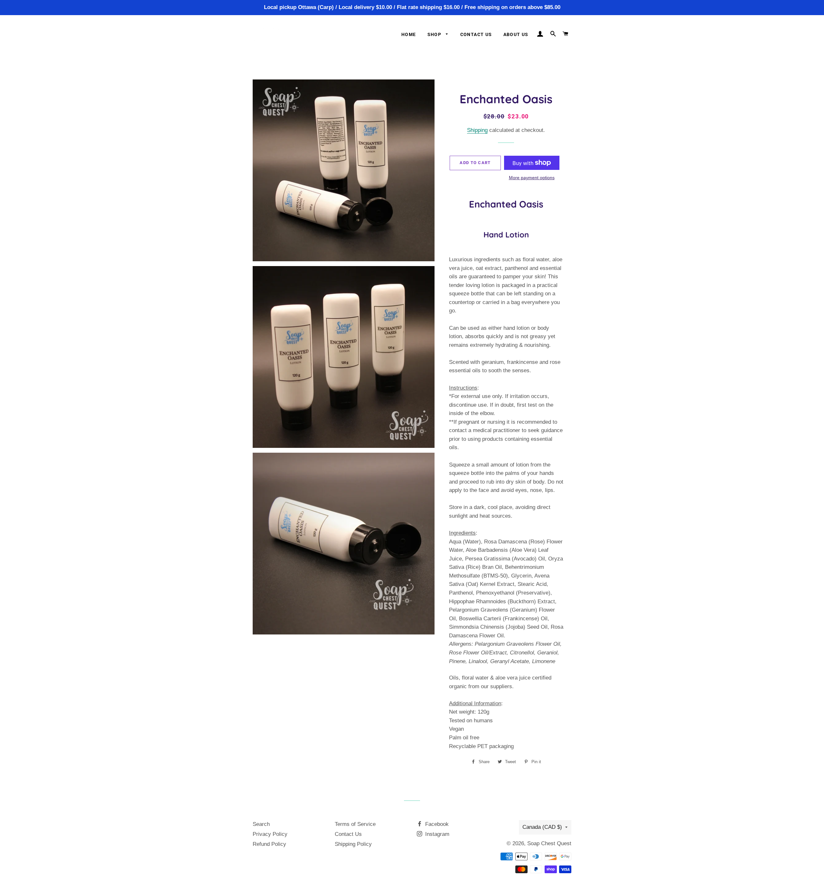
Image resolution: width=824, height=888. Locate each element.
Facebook (436, 824)
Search (261, 824)
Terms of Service (355, 824)
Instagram (436, 834)
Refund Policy (269, 844)
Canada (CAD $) (542, 827)
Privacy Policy (270, 834)
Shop (435, 34)
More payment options (532, 177)
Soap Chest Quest (549, 843)
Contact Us (476, 34)
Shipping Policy (353, 844)
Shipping (477, 130)
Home (408, 34)
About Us (516, 34)
